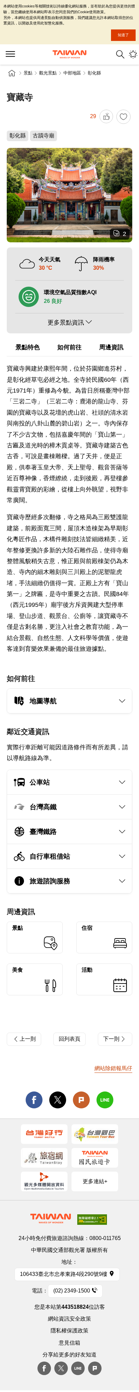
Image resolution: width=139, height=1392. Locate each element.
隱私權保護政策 (69, 1330)
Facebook (44, 1368)
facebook (34, 1099)
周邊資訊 (111, 347)
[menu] (10, 54)
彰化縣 (94, 72)
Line (78, 1368)
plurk (95, 1368)
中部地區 (72, 72)
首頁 (12, 73)
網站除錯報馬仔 (113, 1068)
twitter (57, 1099)
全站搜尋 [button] (120, 54)
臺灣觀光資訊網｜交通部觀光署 (69, 54)
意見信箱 (69, 1343)
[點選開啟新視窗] (44, 1134)
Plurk (81, 1099)
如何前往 (69, 347)
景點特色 (28, 347)
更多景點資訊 (66, 322)
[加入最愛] (123, 117)
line (104, 1099)
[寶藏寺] (69, 195)
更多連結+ (95, 1181)
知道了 (123, 35)
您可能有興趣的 (133, 54)
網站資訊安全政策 (69, 1319)
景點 (28, 72)
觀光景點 (48, 72)
